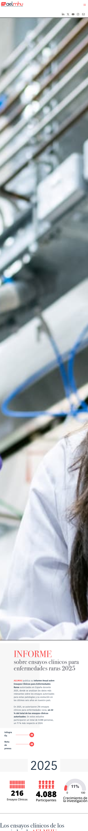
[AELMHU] (10, 4)
